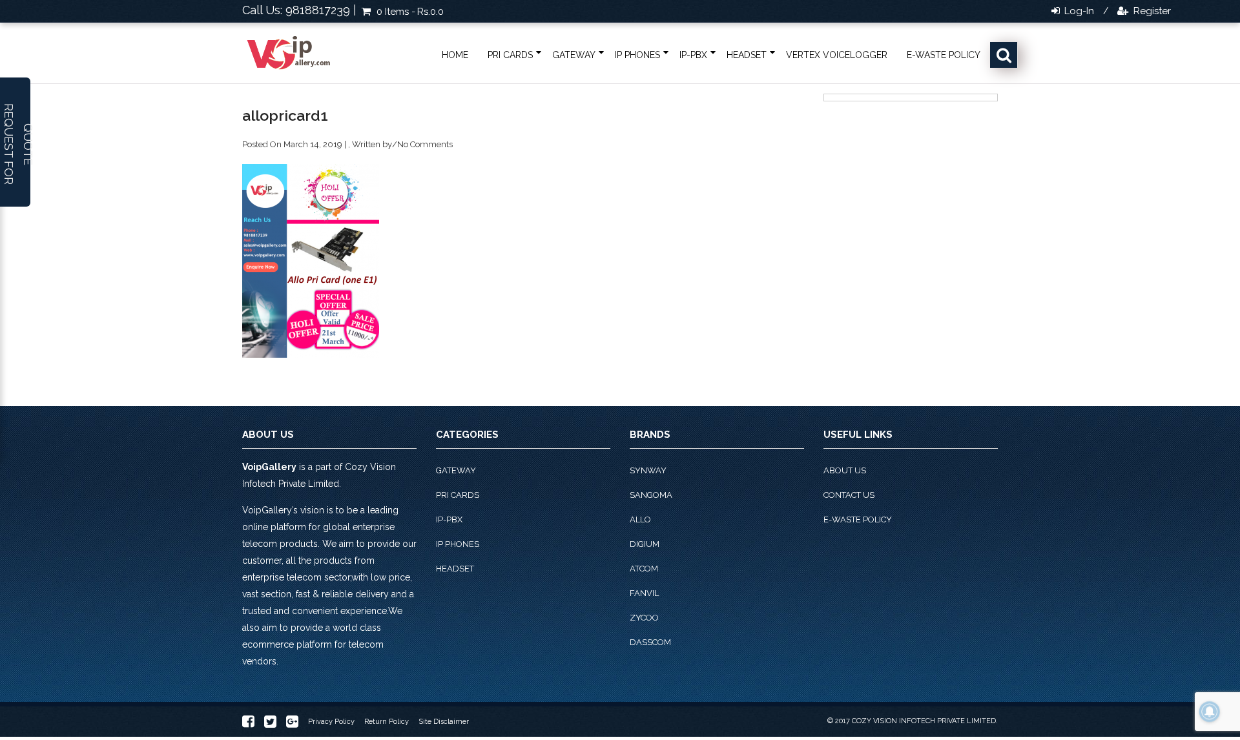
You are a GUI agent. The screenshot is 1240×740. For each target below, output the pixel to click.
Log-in (1078, 11)
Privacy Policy (331, 721)
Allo (640, 519)
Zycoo (644, 617)
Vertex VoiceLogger (836, 55)
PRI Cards (510, 55)
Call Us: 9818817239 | (299, 10)
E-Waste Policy (943, 55)
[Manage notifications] (1209, 711)
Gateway (573, 55)
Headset (747, 55)
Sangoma (651, 495)
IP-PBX (693, 55)
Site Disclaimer (443, 721)
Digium (644, 544)
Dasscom (650, 642)
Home (455, 55)
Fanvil (644, 593)
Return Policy (386, 721)
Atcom (644, 568)
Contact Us (848, 495)
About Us (844, 470)
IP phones (637, 55)
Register (1151, 11)
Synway (648, 470)
